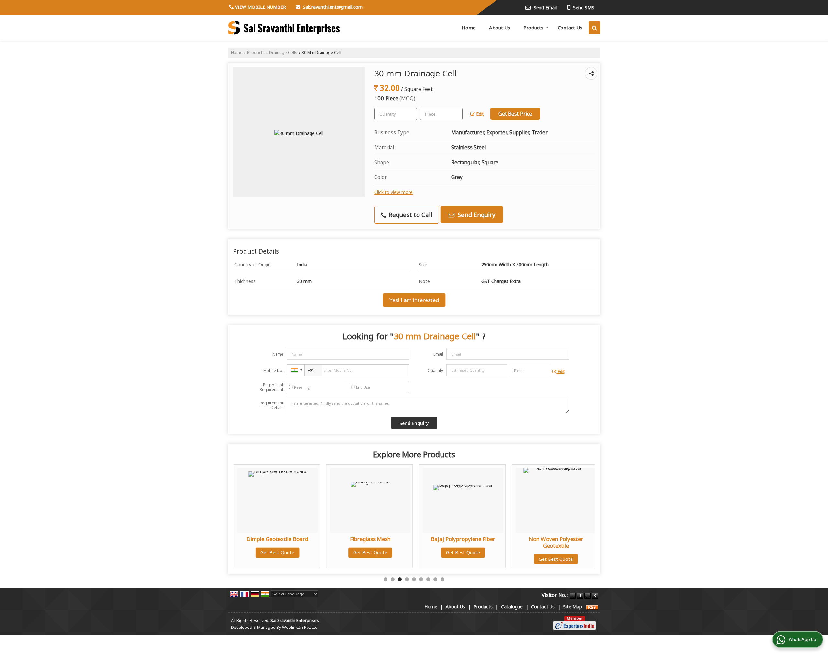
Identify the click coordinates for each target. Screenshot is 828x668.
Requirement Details (271, 405)
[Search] (594, 27)
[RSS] (592, 607)
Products (533, 27)
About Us (499, 27)
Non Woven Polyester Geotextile (556, 542)
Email (438, 354)
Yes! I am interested (414, 300)
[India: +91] (296, 370)
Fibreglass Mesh (370, 539)
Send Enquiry (475, 214)
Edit (479, 114)
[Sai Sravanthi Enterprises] (284, 28)
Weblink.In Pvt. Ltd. (300, 627)
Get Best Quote (277, 552)
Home (469, 27)
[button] (260, 7)
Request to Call (409, 214)
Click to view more (393, 192)
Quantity (435, 370)
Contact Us (570, 27)
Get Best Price (515, 113)
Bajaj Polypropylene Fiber (463, 539)
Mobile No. (273, 370)
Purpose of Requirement (271, 387)
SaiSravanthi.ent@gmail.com (333, 7)
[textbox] (441, 114)
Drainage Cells (283, 52)
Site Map (572, 607)
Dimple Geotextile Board (277, 539)
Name (277, 354)
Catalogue (512, 607)
